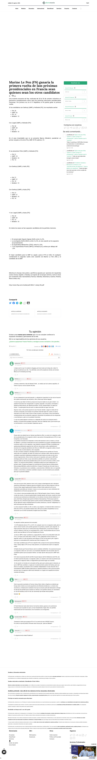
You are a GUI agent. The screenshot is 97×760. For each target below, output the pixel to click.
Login (87, 3)
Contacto (74, 8)
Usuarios (66, 8)
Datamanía (32, 737)
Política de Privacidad (55, 737)
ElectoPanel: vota (75, 83)
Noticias (23, 8)
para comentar (27, 335)
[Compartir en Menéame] (24, 303)
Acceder (59, 346)
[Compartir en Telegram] (17, 303)
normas (20, 335)
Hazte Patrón (27, 341)
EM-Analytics (32, 735)
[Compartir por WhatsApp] (21, 303)
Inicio (16, 8)
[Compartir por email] (28, 303)
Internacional (40, 8)
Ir (84, 91)
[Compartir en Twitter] (10, 303)
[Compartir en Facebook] (13, 303)
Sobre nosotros (53, 735)
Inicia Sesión (12, 745)
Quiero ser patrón (13, 743)
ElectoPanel (50, 8)
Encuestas (31, 8)
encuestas (48, 713)
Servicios (59, 8)
